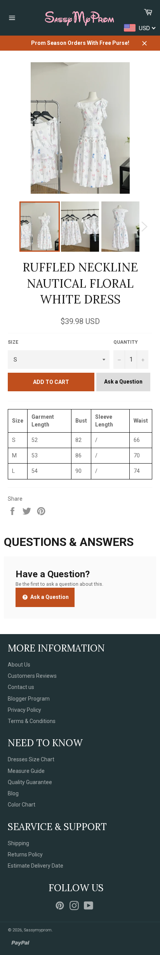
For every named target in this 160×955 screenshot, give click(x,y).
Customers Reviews (32, 676)
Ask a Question (123, 382)
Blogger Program (29, 699)
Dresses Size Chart (31, 759)
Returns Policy (25, 854)
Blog (13, 793)
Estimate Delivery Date (35, 866)
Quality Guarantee (30, 782)
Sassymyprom (38, 930)
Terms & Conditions (32, 721)
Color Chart (21, 805)
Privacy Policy (24, 710)
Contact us (21, 687)
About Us (19, 665)
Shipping (18, 843)
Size (13, 342)
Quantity (125, 342)
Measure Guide (26, 771)
